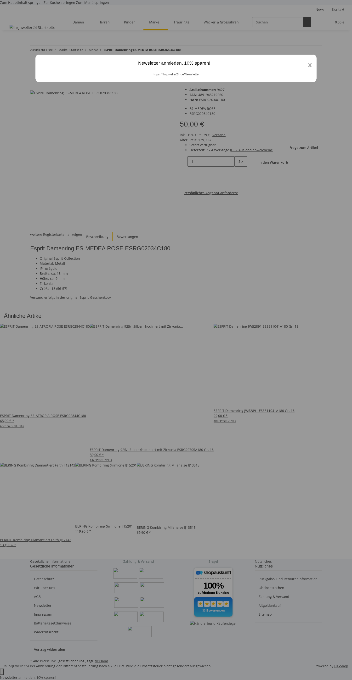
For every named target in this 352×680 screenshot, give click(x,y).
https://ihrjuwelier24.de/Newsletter (176, 74)
